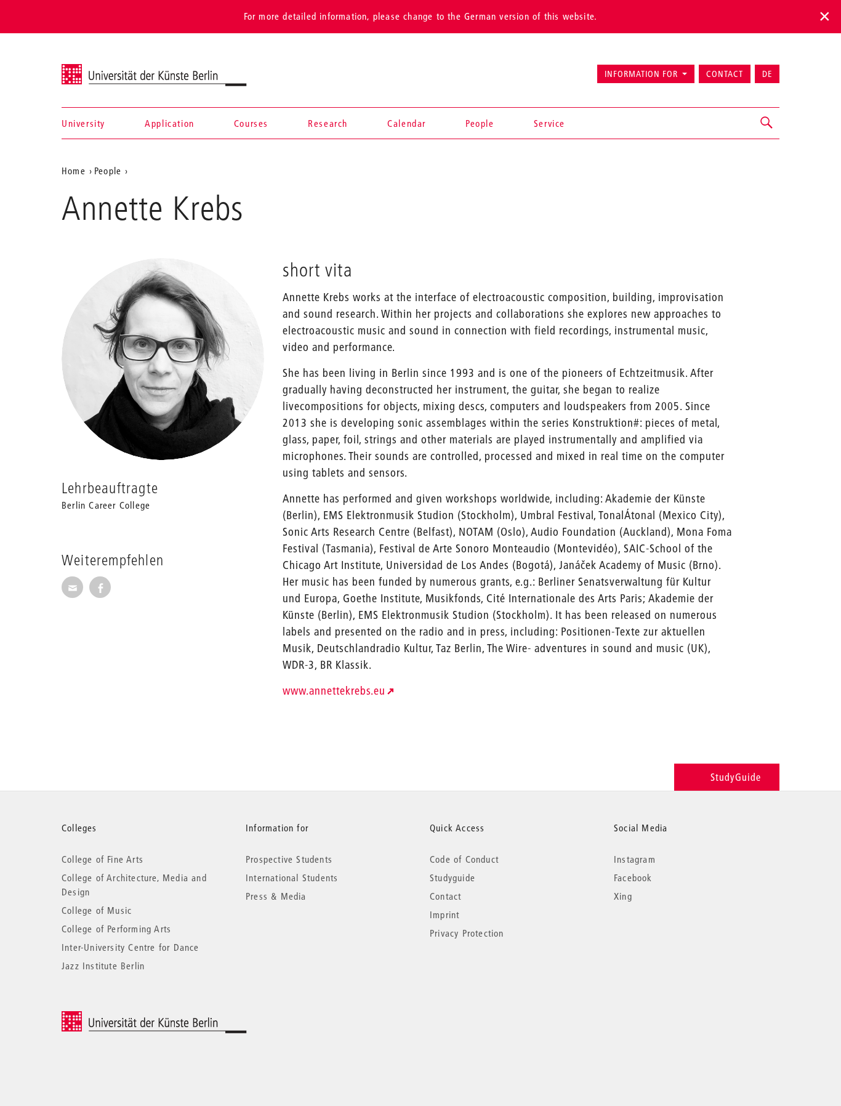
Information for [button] (641, 73)
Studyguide (452, 877)
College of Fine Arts (102, 859)
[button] (767, 123)
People (479, 123)
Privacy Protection (467, 933)
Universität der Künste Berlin (110, 68)
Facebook (633, 877)
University (83, 123)
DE (767, 73)
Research (328, 123)
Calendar (406, 123)
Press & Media (276, 896)
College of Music (97, 910)
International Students (292, 877)
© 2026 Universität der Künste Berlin (126, 1017)
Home (74, 170)
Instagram (635, 859)
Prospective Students (289, 859)
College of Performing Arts (116, 928)
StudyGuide (735, 776)
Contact (724, 73)
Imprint (444, 914)
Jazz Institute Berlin (103, 965)
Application (170, 123)
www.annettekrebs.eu (334, 691)
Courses (251, 123)
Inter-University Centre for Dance (130, 947)
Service (549, 123)
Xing (623, 896)
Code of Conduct (464, 859)
